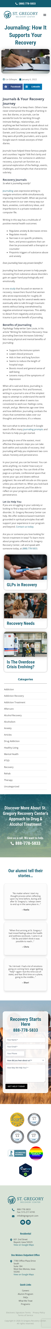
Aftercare (9, 708)
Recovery (8, 767)
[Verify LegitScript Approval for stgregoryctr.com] (25, 1170)
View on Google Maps (24, 1244)
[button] (44, 15)
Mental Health (11, 754)
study (12, 288)
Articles (8, 734)
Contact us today (24, 526)
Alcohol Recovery (13, 715)
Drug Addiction (12, 741)
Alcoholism (9, 721)
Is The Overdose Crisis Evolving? (21, 664)
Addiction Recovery (14, 695)
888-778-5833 (25, 1030)
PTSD (7, 760)
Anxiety (8, 728)
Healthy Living (11, 747)
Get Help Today (16, 1086)
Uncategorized (11, 786)
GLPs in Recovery (22, 584)
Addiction (9, 689)
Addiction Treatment (14, 702)
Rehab (7, 773)
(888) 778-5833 (29, 548)
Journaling (8, 190)
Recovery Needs (21, 623)
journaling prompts (33, 429)
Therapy (8, 780)
